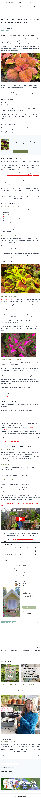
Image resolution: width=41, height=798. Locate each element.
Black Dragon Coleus (7, 449)
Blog (5, 793)
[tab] (18, 690)
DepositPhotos (10, 767)
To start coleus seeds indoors (8, 299)
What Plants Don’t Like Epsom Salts (9, 650)
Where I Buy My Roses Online (9, 684)
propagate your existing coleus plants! (23, 539)
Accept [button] (20, 796)
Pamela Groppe (22, 583)
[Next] (38, 676)
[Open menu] (20, 6)
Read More (24, 796)
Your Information (10, 793)
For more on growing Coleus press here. (11, 441)
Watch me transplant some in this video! (12, 396)
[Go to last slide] (3, 676)
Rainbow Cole (5, 464)
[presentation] (10, 673)
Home (3, 793)
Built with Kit (29, 614)
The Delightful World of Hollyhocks (31, 649)
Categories (4, 761)
